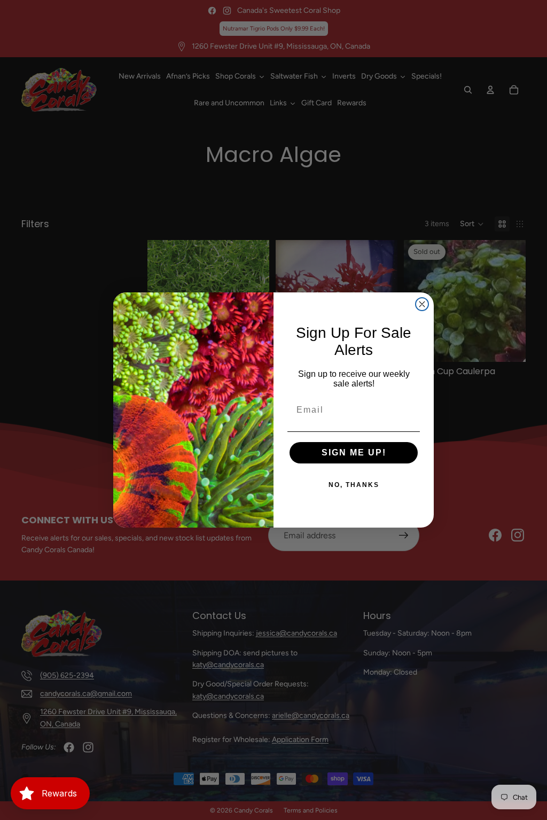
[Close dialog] (422, 304)
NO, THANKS (354, 485)
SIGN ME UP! (354, 452)
